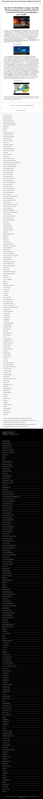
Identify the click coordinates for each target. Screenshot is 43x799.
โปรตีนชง (5, 406)
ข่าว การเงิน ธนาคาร (6, 287)
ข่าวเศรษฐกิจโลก (6, 321)
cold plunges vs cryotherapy (8, 134)
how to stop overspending (7, 208)
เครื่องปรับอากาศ (6, 382)
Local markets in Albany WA (8, 229)
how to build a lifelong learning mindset (9, 166)
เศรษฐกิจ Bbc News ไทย (20, 110)
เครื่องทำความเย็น (6, 380)
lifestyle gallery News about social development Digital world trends (20, 1)
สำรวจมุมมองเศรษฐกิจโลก (7, 374)
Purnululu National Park (7, 241)
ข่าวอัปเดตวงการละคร (7, 309)
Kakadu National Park (7, 223)
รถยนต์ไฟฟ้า (5, 350)
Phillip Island (5, 237)
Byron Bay (5, 130)
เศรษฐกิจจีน (5, 396)
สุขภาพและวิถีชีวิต (6, 376)
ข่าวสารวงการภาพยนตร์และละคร (9, 305)
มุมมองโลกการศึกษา (6, 346)
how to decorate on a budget (8, 174)
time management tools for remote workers (10, 255)
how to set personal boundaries (8, 198)
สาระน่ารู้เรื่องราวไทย (6, 372)
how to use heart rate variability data (9, 216)
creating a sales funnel (7, 138)
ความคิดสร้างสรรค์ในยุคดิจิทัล (8, 323)
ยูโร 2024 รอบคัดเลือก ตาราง (8, 348)
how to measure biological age (8, 192)
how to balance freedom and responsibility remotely (12, 162)
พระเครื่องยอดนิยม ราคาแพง (8, 340)
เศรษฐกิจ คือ (5, 394)
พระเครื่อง (5, 337)
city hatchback (4, 431)
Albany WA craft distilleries (7, 116)
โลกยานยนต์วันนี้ (6, 410)
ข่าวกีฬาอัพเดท (5, 295)
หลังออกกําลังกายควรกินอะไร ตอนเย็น (9, 378)
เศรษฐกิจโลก (5, 400)
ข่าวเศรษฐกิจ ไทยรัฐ (6, 317)
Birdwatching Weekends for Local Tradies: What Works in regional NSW (15, 426)
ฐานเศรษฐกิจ (5, 331)
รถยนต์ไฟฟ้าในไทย (6, 356)
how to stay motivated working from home (10, 204)
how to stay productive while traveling (9, 206)
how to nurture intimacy (7, 194)
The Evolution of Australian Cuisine (9, 253)
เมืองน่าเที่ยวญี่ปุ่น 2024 (7, 392)
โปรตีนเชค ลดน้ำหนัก (7, 408)
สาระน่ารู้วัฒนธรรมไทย (7, 370)
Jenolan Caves (5, 221)
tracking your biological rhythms (8, 263)
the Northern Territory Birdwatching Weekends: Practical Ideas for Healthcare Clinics (17, 418)
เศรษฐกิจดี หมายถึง (6, 398)
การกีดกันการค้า (6, 277)
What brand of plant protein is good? (9, 271)
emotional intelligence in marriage (9, 148)
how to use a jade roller (7, 214)
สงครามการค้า (5, 360)
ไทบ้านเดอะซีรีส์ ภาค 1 (7, 412)
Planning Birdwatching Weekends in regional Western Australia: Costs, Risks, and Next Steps (19, 424)
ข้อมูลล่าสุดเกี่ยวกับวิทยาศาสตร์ (8, 285)
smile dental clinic (5, 434)
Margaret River (5, 231)
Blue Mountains (5, 126)
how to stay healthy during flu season (9, 200)
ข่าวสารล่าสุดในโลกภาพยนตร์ (8, 303)
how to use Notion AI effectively (8, 218)
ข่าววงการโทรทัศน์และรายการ (8, 299)
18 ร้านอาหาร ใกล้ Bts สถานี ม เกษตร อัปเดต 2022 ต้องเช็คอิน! (22, 105)
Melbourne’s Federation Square (8, 233)
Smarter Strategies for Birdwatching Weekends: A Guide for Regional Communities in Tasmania (19, 420)
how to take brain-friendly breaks (8, 210)
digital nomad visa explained (8, 140)
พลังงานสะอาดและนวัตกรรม (8, 342)
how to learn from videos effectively (9, 188)
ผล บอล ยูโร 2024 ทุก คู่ (7, 335)
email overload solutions (7, 146)
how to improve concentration (8, 180)
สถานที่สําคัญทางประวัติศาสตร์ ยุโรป (9, 366)
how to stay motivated (7, 202)
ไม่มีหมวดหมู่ (5, 414)
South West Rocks (6, 249)
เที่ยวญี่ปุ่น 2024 (5, 386)
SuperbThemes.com (21, 797)
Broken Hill (5, 128)
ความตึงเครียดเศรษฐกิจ (7, 325)
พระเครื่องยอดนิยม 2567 (7, 339)
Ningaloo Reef (5, 235)
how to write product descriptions (8, 219)
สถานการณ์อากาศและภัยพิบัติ (8, 362)
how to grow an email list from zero (9, 178)
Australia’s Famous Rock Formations (9, 124)
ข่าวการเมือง (5, 293)
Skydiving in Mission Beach (8, 247)
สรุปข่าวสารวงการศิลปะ (7, 368)
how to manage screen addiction (8, 190)
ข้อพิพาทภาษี (5, 283)
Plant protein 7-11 (6, 239)
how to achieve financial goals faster (9, 160)
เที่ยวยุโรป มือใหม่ (6, 390)
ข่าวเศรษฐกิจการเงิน (6, 319)
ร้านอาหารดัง (5, 358)
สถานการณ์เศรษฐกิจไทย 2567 (8, 364)
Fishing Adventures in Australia (8, 150)
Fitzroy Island (5, 152)
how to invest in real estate (7, 184)
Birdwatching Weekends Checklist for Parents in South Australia (14, 422)
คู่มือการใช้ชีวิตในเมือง (7, 329)
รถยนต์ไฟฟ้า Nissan (6, 352)
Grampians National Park (7, 154)
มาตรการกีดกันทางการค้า (7, 344)
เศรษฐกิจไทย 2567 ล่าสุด (7, 404)
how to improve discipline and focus (9, 182)
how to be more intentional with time (9, 164)
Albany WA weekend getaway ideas (9, 122)
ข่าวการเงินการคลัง (6, 289)
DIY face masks (6, 142)
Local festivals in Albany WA (8, 227)
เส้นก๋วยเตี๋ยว (4, 433)
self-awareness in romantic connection (9, 245)
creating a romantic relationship (8, 136)
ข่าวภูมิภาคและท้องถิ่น (7, 297)
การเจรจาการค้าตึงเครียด (7, 279)
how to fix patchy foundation (8, 176)
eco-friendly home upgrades (8, 144)
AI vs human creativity (7, 114)
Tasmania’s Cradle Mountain (8, 251)
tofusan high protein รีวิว (7, 257)
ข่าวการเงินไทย (5, 291)
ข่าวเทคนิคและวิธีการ (7, 313)
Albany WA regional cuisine (7, 118)
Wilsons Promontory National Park (9, 273)
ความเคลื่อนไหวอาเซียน (7, 327)
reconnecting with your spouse (8, 243)
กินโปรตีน (5, 281)
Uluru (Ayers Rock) (6, 269)
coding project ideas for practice (8, 132)
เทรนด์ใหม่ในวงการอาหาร (7, 384)
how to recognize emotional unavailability (10, 196)
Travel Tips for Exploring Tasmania (9, 265)
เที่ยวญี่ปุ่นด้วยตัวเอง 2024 (7, 388)
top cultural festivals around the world (9, 261)
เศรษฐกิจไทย (5, 402)
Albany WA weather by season (8, 120)
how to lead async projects (7, 186)
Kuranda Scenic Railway (7, 225)
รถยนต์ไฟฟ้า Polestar (7, 354)
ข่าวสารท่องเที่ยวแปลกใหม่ (7, 301)
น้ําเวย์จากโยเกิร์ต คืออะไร (7, 333)
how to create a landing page (8, 172)
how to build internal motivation (8, 170)
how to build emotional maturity (8, 168)
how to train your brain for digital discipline (10, 212)
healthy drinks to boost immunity (8, 158)
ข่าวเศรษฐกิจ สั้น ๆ (6, 315)
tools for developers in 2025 (8, 259)
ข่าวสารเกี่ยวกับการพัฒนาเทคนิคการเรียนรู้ (10, 307)
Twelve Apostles (6, 267)
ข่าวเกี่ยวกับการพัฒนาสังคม (8, 311)
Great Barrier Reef (6, 156)
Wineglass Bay (5, 275)
